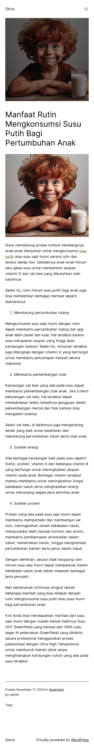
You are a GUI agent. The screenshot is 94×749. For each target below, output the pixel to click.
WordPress (80, 740)
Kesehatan (56, 689)
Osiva (9, 9)
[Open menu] (86, 9)
